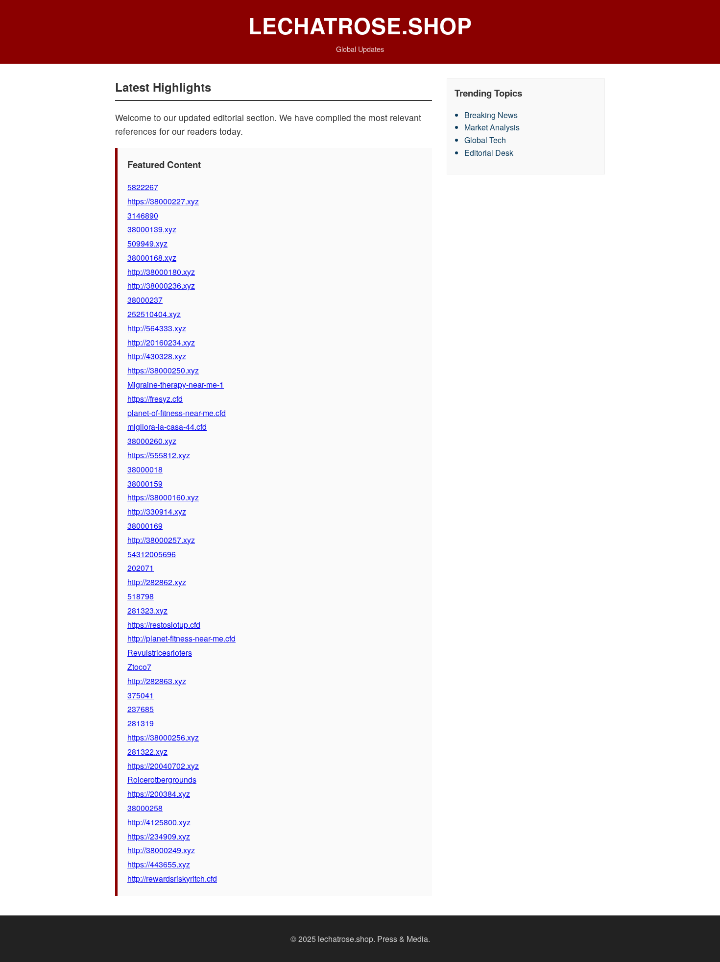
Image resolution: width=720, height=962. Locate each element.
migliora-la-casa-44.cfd (167, 426)
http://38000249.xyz (161, 850)
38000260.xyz (151, 440)
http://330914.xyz (156, 511)
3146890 (142, 215)
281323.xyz (147, 610)
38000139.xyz (151, 229)
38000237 (145, 299)
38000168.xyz (151, 257)
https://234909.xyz (158, 836)
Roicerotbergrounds (161, 779)
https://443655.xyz (158, 864)
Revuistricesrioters (159, 652)
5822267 (142, 187)
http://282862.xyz (156, 582)
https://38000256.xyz (163, 737)
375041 (140, 695)
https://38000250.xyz (163, 370)
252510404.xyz (154, 314)
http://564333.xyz (156, 328)
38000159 (145, 483)
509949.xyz (147, 243)
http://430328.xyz (156, 356)
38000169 (145, 525)
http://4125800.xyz (159, 822)
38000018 (145, 469)
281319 (140, 723)
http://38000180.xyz (161, 271)
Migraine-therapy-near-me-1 (175, 384)
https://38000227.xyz (163, 201)
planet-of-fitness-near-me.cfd (176, 413)
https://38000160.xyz (163, 497)
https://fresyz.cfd (155, 398)
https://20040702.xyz (163, 765)
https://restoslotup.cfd (163, 624)
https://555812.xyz (158, 455)
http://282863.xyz (156, 681)
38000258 (145, 808)
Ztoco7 (139, 666)
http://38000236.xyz (161, 285)
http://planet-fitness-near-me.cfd (181, 638)
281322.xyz (147, 751)
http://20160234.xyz (161, 342)
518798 (140, 596)
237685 (140, 709)
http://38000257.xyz (161, 539)
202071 (140, 567)
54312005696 (151, 554)
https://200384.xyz (158, 793)
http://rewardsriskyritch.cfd (172, 878)
